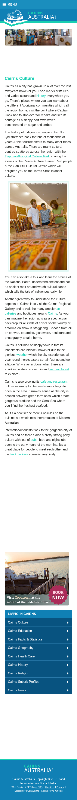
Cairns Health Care (21, 656)
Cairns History (18, 664)
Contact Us (33, 790)
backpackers (19, 454)
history (41, 95)
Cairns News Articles (52, 790)
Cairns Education (20, 631)
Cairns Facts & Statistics (25, 639)
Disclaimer (20, 790)
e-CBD (39, 787)
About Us (50, 787)
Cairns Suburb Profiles (23, 681)
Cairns (52, 313)
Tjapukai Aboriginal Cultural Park (27, 156)
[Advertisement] (38, 60)
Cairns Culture (18, 622)
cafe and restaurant (53, 381)
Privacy (60, 787)
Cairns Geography (21, 647)
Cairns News (17, 690)
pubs (34, 439)
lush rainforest (59, 369)
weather (22, 354)
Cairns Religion (18, 673)
